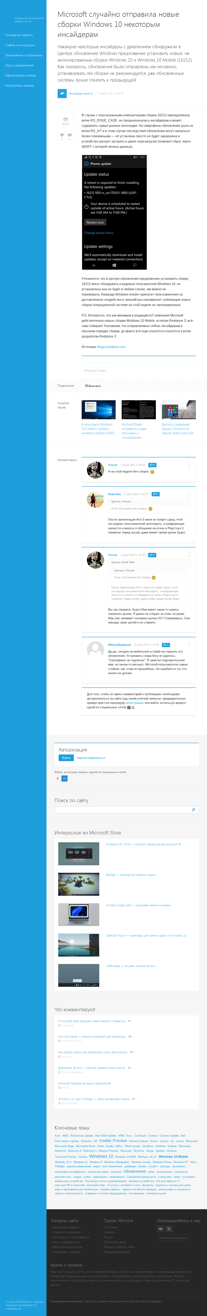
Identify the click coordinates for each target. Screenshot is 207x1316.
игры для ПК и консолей (69, 1185)
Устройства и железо (19, 85)
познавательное (156, 1193)
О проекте (111, 1227)
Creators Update (169, 1135)
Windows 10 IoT (147, 1156)
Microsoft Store (85, 1146)
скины (87, 1176)
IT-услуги (113, 1185)
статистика (164, 1176)
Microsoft (191, 1141)
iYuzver (112, 464)
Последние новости (19, 35)
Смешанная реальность (141, 1176)
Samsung (125, 1150)
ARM (121, 1135)
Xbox (193, 1162)
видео (96, 1166)
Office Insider (132, 1146)
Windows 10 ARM (125, 1156)
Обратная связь (115, 1242)
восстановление (112, 1166)
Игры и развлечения (19, 65)
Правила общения (117, 1252)
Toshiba (82, 1156)
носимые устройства (141, 1181)
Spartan (160, 1150)
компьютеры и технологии (174, 1189)
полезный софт (96, 1185)
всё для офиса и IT (168, 1181)
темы (176, 1176)
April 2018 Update (105, 1135)
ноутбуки (116, 1171)
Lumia (180, 1141)
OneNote (160, 1146)
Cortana (153, 1135)
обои (151, 1171)
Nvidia (109, 1146)
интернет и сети (130, 1185)
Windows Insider (95, 370)
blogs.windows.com (111, 347)
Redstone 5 (90, 1150)
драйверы (130, 1166)
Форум (108, 1237)
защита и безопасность (69, 1193)
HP (95, 1141)
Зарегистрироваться (91, 758)
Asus (129, 1135)
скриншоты (100, 1176)
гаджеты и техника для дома (173, 1185)
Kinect (154, 1141)
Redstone (60, 1150)
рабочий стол (63, 1176)
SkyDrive (138, 1150)
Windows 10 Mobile (173, 1156)
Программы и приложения (70, 1237)
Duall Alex (114, 494)
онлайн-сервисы (110, 1189)
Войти (66, 758)
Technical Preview (65, 1156)
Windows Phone (162, 1162)
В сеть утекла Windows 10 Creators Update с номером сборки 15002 (98, 428)
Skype (150, 1150)
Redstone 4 (74, 1150)
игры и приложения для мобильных (76, 1189)
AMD (65, 1135)
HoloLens (86, 1141)
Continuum (140, 1135)
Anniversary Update (81, 1135)
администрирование (79, 1166)
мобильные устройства (69, 1181)
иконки (142, 1166)
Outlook (172, 1146)
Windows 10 (101, 1156)
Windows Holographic (116, 1162)
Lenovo (164, 1141)
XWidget (60, 1166)
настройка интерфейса (70, 1171)
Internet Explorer (138, 1141)
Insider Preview (113, 1140)
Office (119, 1146)
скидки (77, 1176)
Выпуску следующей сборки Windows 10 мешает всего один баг (178, 428)
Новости (109, 1232)
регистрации (134, 702)
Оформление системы (20, 75)
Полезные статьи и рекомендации (106, 1181)
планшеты (181, 1171)
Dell (183, 1135)
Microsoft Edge (64, 1146)
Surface (172, 1150)
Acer (57, 1135)
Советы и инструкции (20, 45)
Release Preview (108, 1150)
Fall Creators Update (67, 1141)
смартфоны (117, 1176)
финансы (147, 1185)
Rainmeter (185, 1146)
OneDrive (147, 1146)
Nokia (100, 1146)
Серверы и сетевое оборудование (106, 1193)
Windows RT (180, 1162)
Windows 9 (96, 1162)
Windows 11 (81, 1162)
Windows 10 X (63, 1162)
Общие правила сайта (119, 1247)
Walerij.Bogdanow (119, 644)
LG (172, 1141)
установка (188, 1176)
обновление (135, 1171)
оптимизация (164, 1171)
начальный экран (98, 1171)
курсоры (165, 1166)
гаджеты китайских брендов (139, 1189)
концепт (153, 1166)
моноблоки (178, 1166)
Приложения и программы (24, 55)
